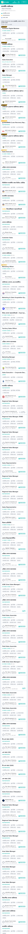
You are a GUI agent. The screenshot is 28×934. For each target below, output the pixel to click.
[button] (19, 2)
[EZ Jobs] (5, 2)
